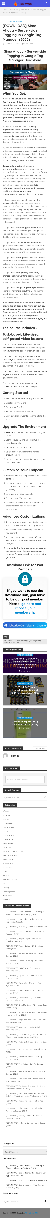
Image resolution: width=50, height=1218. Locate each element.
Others (6, 22)
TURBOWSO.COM (32, 1213)
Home (5, 10)
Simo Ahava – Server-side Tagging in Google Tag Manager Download (22, 641)
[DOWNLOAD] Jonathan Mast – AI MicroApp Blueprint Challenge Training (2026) (25, 663)
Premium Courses (17, 22)
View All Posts (40, 748)
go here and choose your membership (28, 608)
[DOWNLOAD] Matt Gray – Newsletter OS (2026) (25, 723)
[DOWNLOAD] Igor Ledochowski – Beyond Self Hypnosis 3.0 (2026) (25, 690)
